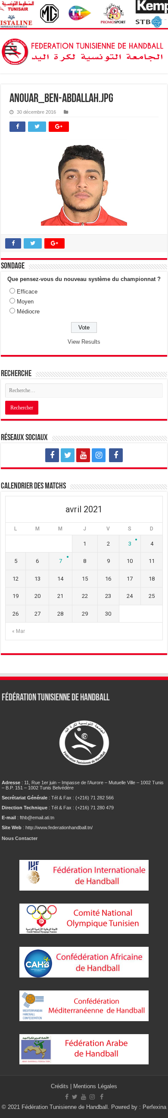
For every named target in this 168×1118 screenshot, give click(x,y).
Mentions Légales (95, 1086)
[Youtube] (83, 455)
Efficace (27, 291)
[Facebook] (52, 455)
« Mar (18, 631)
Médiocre (28, 311)
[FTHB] (84, 51)
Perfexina (154, 1107)
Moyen (25, 301)
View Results (84, 342)
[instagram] (99, 455)
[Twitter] (68, 455)
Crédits (60, 1086)
